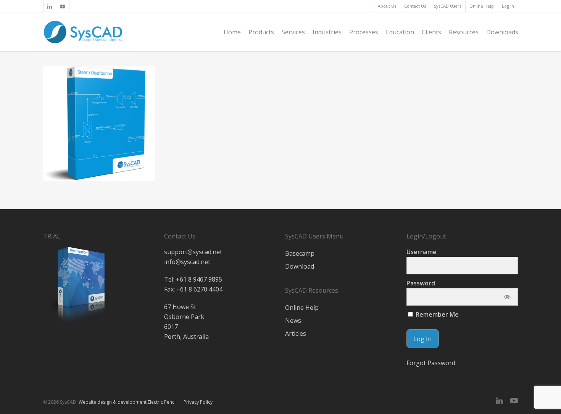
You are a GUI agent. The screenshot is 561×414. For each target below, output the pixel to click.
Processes (363, 32)
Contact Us (415, 6)
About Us (387, 6)
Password (420, 283)
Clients (431, 32)
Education (400, 32)
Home (232, 32)
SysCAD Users (447, 6)
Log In (508, 6)
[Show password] (507, 297)
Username (421, 252)
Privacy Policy (198, 402)
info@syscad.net (187, 262)
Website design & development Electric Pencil (128, 402)
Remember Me (436, 314)
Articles (295, 333)
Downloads (502, 32)
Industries (327, 32)
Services (293, 32)
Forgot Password (430, 363)
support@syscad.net (193, 252)
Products (261, 32)
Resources (464, 32)
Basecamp (299, 253)
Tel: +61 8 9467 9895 (193, 279)
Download (299, 266)
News (293, 320)
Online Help (481, 6)
